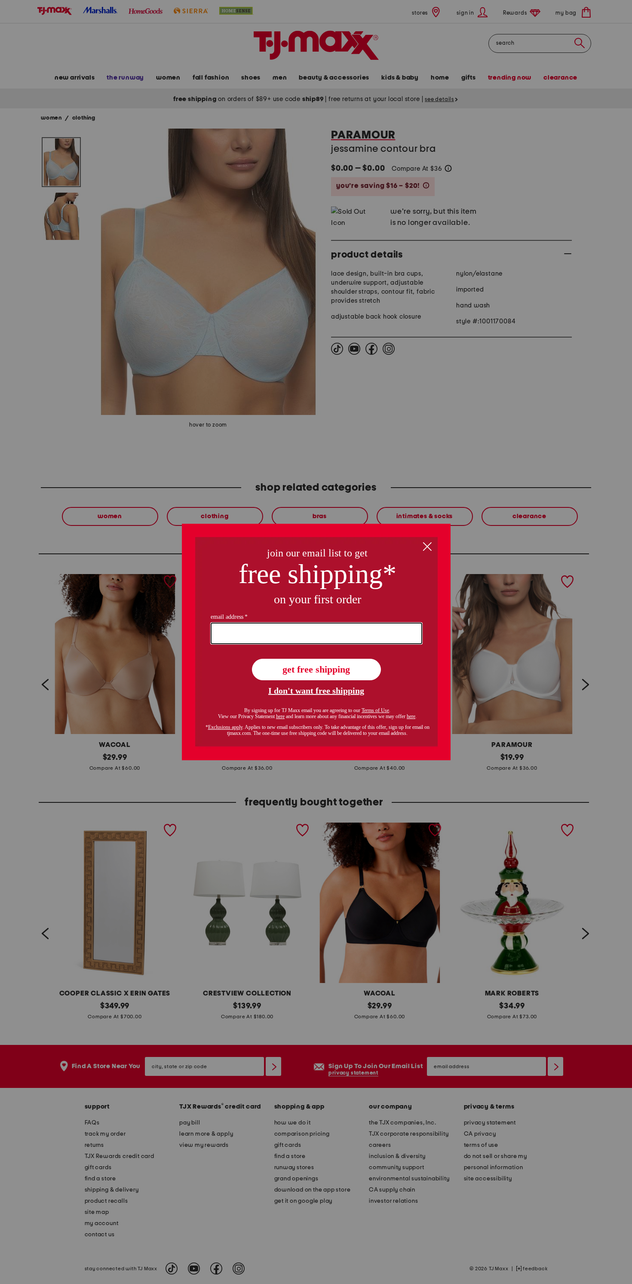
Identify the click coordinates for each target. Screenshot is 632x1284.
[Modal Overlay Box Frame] (316, 642)
